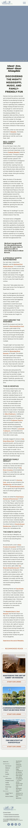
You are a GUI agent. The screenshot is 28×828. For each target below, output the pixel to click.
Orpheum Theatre (17, 420)
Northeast (8, 765)
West (6, 772)
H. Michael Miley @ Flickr (21, 60)
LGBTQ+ (7, 784)
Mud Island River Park (17, 326)
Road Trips (8, 786)
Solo (6, 788)
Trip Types (5, 776)
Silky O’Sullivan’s (10, 414)
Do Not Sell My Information (12, 814)
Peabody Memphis (13, 152)
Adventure (8, 778)
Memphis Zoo (7, 484)
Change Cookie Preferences (12, 816)
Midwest (7, 767)
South (7, 770)
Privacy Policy (7, 812)
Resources (5, 791)
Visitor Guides (9, 796)
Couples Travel (9, 780)
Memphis (13, 132)
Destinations (6, 763)
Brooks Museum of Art (17, 486)
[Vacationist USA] (7, 3)
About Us (5, 761)
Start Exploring (14, 682)
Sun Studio (19, 588)
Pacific (7, 774)
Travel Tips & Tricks (9, 794)
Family (7, 782)
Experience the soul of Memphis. (13, 640)
